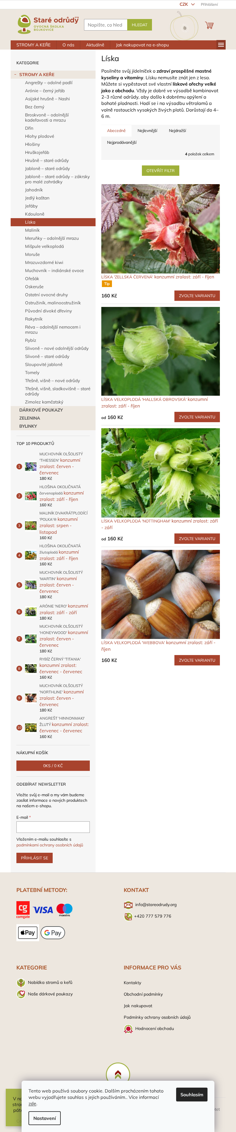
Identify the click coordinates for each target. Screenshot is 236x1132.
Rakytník (34, 319)
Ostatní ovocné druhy (46, 294)
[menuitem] (33, 45)
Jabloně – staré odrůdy (47, 168)
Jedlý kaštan (37, 198)
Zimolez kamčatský (44, 402)
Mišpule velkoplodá (44, 246)
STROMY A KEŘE (36, 74)
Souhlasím (191, 1094)
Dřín (29, 128)
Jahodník (34, 190)
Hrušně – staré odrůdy (47, 160)
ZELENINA (29, 418)
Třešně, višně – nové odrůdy (52, 380)
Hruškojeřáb (37, 152)
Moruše (32, 254)
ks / (53, 765)
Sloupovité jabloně (43, 364)
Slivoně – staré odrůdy (47, 356)
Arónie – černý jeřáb (45, 90)
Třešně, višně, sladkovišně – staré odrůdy (57, 391)
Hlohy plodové (39, 136)
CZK (184, 4)
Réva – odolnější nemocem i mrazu (53, 329)
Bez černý (34, 107)
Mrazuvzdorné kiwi (44, 262)
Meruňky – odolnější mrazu (52, 238)
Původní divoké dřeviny (48, 311)
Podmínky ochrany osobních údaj (156, 1017)
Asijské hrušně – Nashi (47, 98)
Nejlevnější (147, 130)
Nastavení (44, 1118)
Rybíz (30, 340)
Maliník (32, 230)
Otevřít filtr (160, 170)
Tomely (32, 372)
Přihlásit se (34, 858)
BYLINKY (28, 426)
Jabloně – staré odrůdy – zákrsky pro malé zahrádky (57, 179)
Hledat (139, 24)
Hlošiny (32, 144)
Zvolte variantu (197, 295)
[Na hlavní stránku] (118, 1074)
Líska (30, 222)
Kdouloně (34, 214)
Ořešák (32, 278)
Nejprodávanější (121, 142)
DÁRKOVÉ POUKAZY (41, 410)
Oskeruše (34, 286)
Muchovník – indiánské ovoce (54, 270)
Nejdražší (177, 130)
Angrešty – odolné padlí (49, 82)
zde (32, 1103)
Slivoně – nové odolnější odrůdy (57, 348)
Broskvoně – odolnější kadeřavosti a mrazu (47, 117)
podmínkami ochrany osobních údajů (49, 845)
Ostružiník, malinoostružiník (53, 302)
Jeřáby (31, 206)
